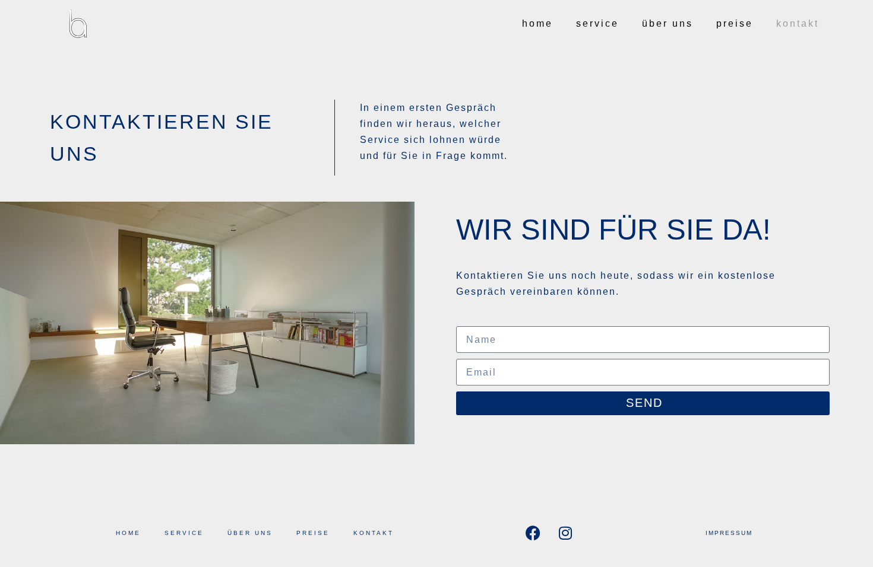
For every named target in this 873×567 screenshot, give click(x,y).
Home (537, 23)
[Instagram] (565, 533)
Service (597, 23)
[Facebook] (533, 533)
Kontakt (797, 23)
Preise (734, 23)
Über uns (667, 23)
